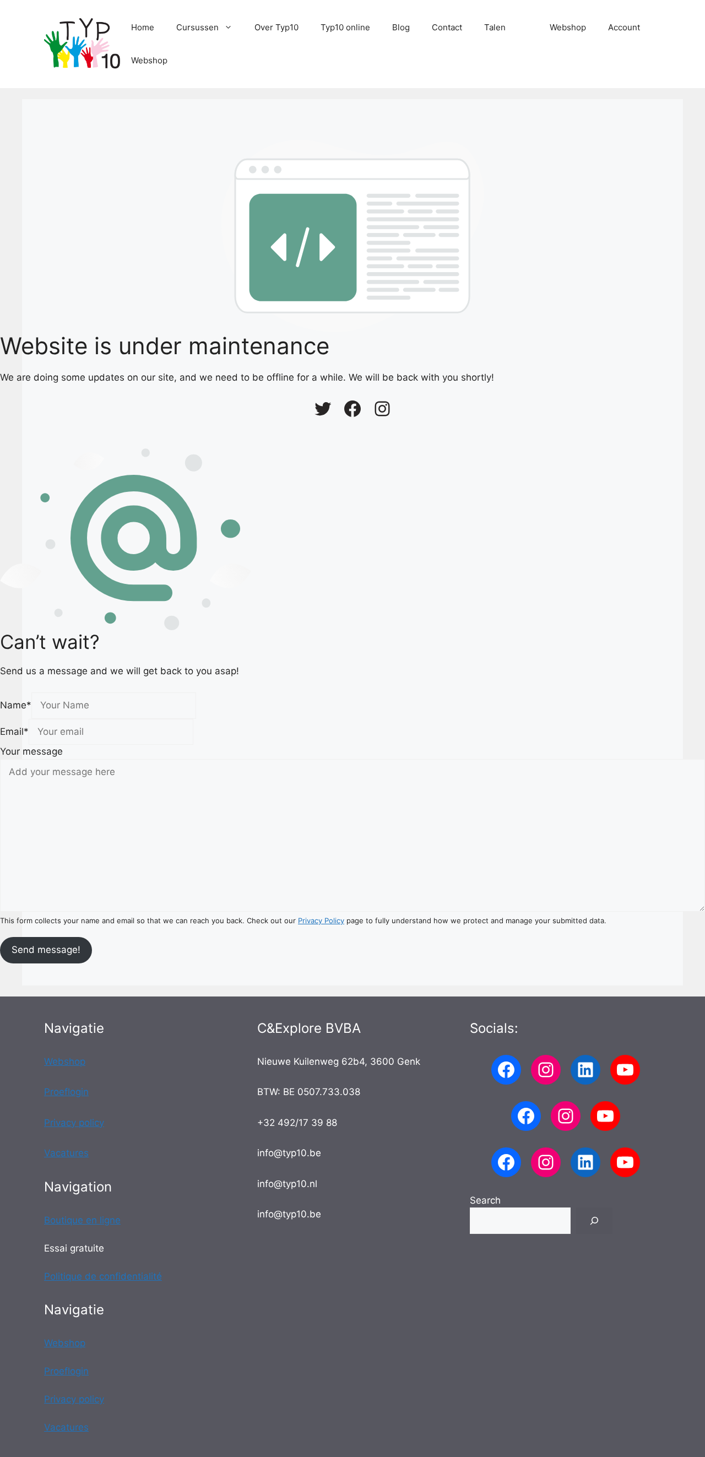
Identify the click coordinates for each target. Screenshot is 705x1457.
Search (485, 1200)
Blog (401, 27)
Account (624, 27)
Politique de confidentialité (103, 1276)
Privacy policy (74, 1122)
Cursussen (197, 27)
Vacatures (66, 1152)
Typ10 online (345, 27)
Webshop (568, 27)
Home (142, 27)
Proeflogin (66, 1091)
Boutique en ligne (82, 1220)
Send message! (46, 949)
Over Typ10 (276, 27)
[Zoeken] (594, 1220)
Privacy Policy (321, 920)
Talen (495, 27)
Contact (447, 27)
